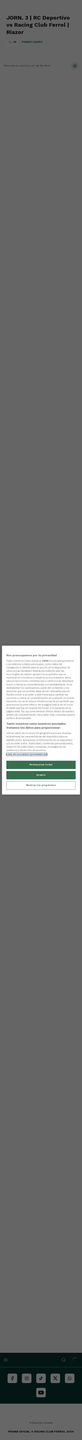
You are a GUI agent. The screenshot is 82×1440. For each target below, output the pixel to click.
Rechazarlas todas (41, 764)
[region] (41, 720)
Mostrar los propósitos (41, 785)
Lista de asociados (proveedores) (26, 754)
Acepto (41, 774)
